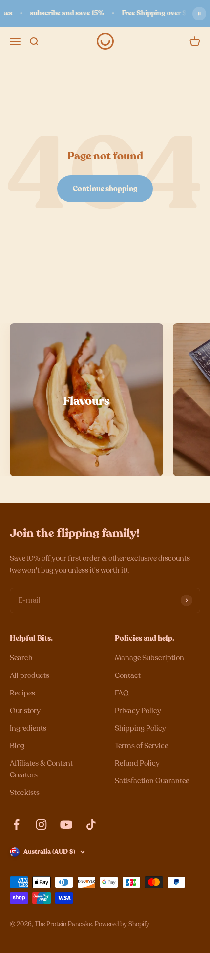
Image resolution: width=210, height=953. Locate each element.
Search (21, 658)
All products (29, 675)
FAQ (122, 693)
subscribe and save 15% (65, 13)
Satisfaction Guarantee (152, 781)
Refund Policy (137, 763)
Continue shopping (105, 189)
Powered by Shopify (122, 924)
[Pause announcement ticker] (199, 13)
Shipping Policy (140, 728)
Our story (25, 710)
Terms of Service (141, 746)
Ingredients (28, 728)
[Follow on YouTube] (66, 824)
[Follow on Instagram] (41, 824)
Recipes (22, 693)
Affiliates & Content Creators (41, 769)
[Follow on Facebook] (16, 824)
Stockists (25, 792)
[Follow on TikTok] (91, 824)
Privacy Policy (138, 710)
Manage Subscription (149, 658)
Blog (17, 746)
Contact (128, 675)
